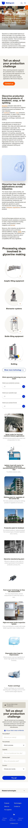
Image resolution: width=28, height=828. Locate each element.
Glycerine (4, 106)
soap (17, 113)
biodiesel (6, 113)
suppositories (16, 207)
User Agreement (12, 819)
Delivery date (6, 757)
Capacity (4, 749)
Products (6, 803)
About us (6, 806)
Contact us (9, 83)
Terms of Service (20, 819)
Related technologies (9, 791)
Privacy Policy (4, 819)
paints (19, 231)
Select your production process (10, 383)
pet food (13, 225)
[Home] (8, 3)
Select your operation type (9, 393)
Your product (6, 734)
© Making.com (14, 823)
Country (4, 765)
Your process (6, 741)
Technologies (17, 803)
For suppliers (8, 810)
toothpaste (9, 207)
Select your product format (9, 403)
